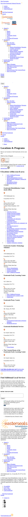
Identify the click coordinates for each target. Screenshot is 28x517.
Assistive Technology (15, 48)
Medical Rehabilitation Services (14, 178)
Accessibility (7, 486)
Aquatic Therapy (11, 216)
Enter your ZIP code (7, 391)
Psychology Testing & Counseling (15, 235)
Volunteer (9, 68)
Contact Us (6, 7)
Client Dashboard (8, 9)
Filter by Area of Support (7, 156)
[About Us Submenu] (6, 30)
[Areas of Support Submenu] (9, 46)
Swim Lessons (10, 240)
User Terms (6, 487)
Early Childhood (14, 50)
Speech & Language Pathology (14, 237)
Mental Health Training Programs (15, 231)
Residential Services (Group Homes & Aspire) (17, 57)
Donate (2, 495)
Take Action (7, 61)
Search (4, 14)
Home (5, 144)
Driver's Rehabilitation (12, 268)
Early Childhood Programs (13, 175)
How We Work (10, 42)
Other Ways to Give (12, 67)
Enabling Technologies (12, 269)
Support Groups (11, 238)
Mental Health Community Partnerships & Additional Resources (16, 229)
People (8, 34)
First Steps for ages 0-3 (12, 226)
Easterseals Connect (12, 221)
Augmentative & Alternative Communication (14, 219)
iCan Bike (9, 227)
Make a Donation (11, 64)
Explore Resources (8, 60)
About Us (6, 28)
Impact (8, 31)
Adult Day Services (11, 211)
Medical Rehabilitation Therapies (18, 47)
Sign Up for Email (11, 71)
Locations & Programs (12, 38)
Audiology (9, 217)
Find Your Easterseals (7, 12)
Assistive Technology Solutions (14, 242)
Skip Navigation (5, 1)
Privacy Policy (7, 489)
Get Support (7, 39)
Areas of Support (11, 44)
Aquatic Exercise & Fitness (13, 213)
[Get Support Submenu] (6, 41)
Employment (13, 55)
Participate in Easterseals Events (15, 65)
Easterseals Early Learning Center (15, 295)
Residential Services (12, 183)
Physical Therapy (11, 234)
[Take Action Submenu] (6, 63)
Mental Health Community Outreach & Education (16, 52)
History (8, 32)
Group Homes (10, 347)
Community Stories (11, 35)
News (8, 37)
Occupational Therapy (12, 233)
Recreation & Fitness (15, 54)
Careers (5, 6)
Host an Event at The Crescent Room (16, 70)
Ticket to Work (10, 241)
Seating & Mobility (11, 271)
